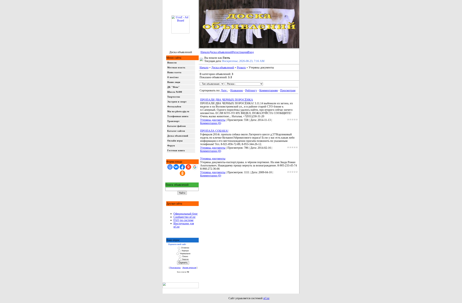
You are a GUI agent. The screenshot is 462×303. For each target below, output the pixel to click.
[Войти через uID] (170, 167)
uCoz (266, 298)
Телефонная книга (177, 116)
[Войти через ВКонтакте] (176, 167)
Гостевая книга (176, 150)
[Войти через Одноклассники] (182, 173)
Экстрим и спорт (177, 101)
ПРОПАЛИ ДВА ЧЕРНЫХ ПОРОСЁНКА (226, 99)
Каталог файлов (176, 126)
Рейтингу (251, 90)
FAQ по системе (183, 220)
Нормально (185, 253)
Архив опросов (189, 268)
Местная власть (176, 67)
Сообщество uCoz (184, 216)
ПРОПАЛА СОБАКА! (214, 130)
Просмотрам (287, 90)
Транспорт (173, 121)
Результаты (175, 268)
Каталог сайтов (176, 131)
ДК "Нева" (173, 87)
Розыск (241, 67)
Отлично (185, 248)
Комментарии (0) (210, 123)
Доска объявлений (220, 52)
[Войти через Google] (195, 167)
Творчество (173, 97)
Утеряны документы (212, 119)
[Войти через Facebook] (182, 167)
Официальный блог (185, 213)
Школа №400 (174, 92)
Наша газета (174, 72)
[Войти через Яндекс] (188, 167)
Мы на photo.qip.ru (178, 111)
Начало (205, 52)
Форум (171, 145)
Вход (251, 52)
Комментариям (268, 90)
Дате (223, 90)
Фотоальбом (174, 106)
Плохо (185, 256)
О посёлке (173, 77)
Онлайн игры (175, 140)
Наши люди (173, 82)
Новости (172, 62)
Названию (236, 90)
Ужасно (185, 259)
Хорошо (185, 251)
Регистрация (240, 52)
